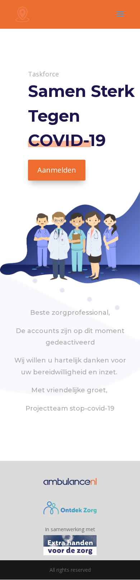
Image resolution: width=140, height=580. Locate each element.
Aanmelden (56, 170)
